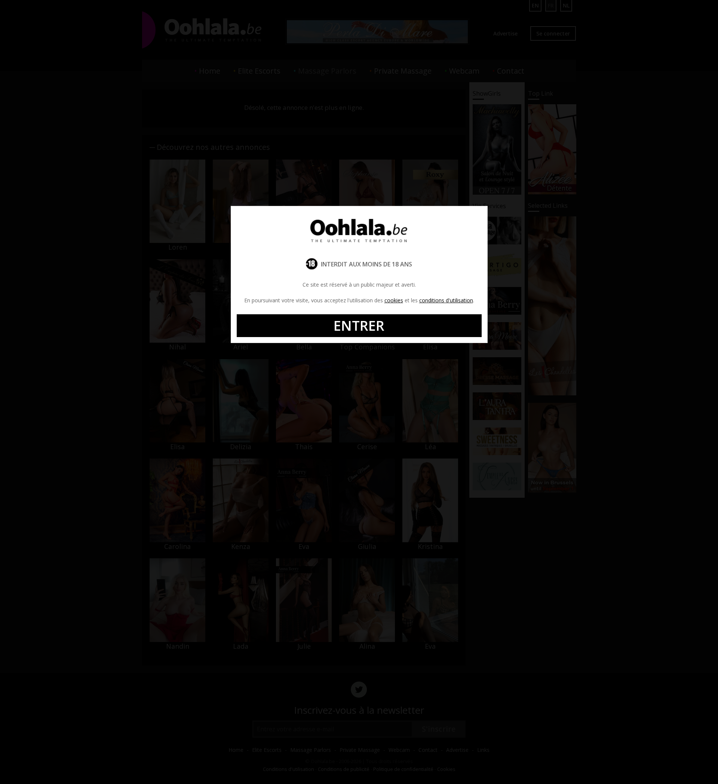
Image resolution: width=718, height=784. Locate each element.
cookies (393, 300)
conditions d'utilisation (446, 300)
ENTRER (359, 326)
